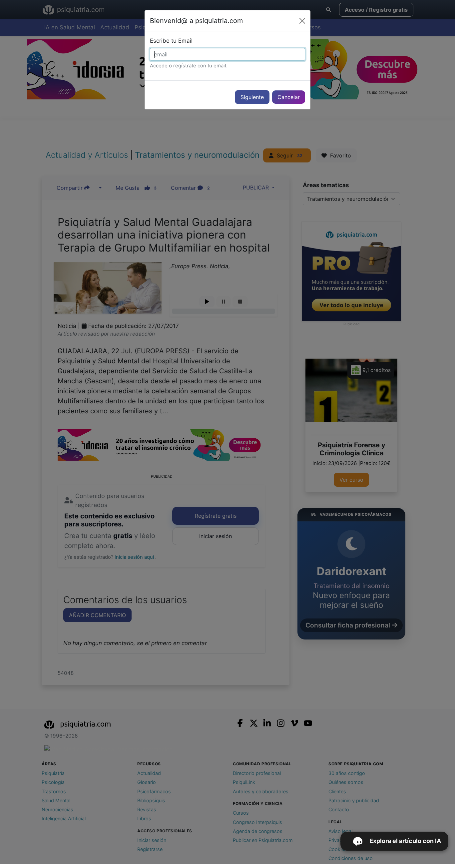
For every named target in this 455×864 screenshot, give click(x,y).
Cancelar (288, 97)
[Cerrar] (302, 20)
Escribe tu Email (171, 40)
